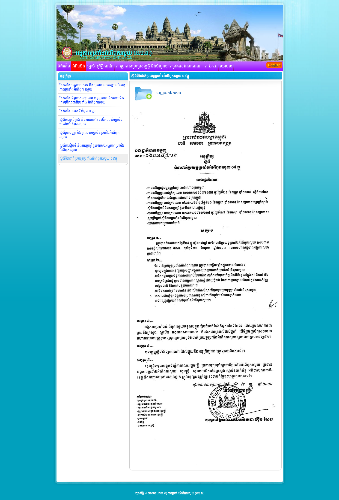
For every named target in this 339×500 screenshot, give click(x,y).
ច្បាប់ (91, 66)
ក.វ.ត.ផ (211, 66)
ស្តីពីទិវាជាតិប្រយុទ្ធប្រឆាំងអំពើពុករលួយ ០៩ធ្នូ (88, 158)
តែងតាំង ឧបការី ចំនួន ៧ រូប (77, 111)
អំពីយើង (78, 66)
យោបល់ (226, 66)
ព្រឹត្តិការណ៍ (105, 66)
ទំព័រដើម (64, 66)
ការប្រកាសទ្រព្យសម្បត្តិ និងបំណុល (142, 66)
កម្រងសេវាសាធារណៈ (186, 66)
